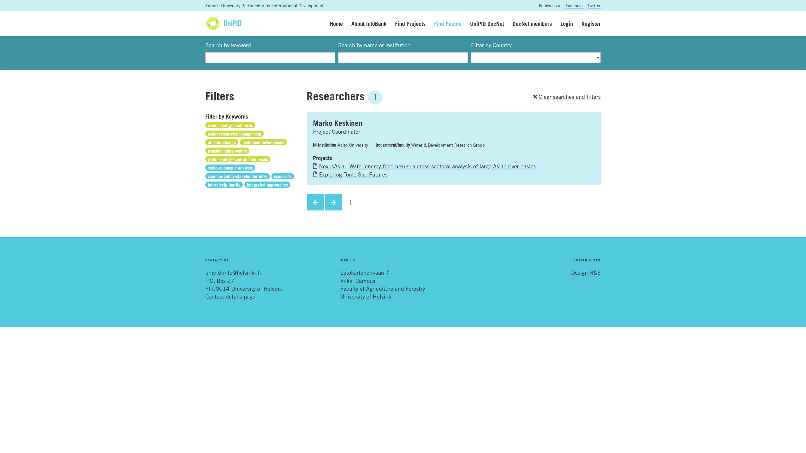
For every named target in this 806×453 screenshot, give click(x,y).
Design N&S (586, 272)
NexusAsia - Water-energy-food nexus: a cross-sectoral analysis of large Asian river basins (427, 166)
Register (591, 23)
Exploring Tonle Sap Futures (353, 174)
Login (566, 23)
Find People (448, 23)
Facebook (574, 5)
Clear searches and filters (569, 96)
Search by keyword (228, 45)
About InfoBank (369, 23)
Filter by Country (491, 45)
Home (336, 23)
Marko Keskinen (337, 123)
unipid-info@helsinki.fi (233, 272)
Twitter (594, 5)
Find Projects (410, 23)
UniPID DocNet (487, 23)
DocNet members (532, 23)
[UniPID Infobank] (223, 23)
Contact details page (230, 296)
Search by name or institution (374, 45)
